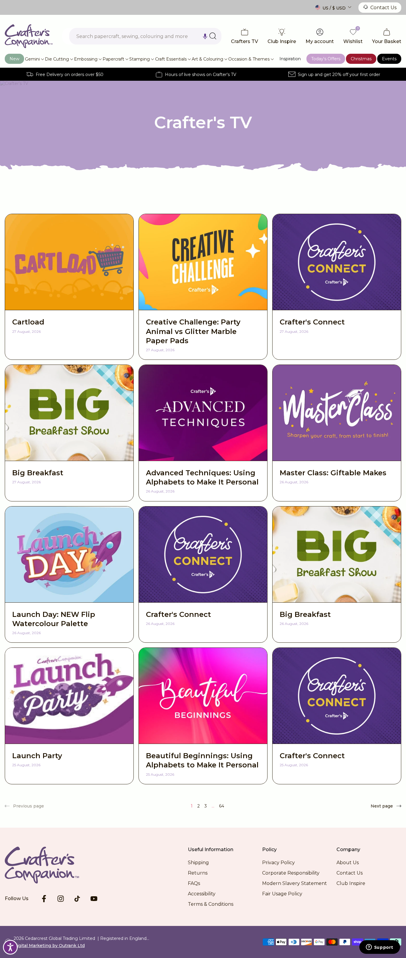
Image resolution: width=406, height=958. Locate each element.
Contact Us (383, 7)
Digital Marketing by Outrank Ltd (49, 945)
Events (389, 58)
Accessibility (201, 894)
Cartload (28, 322)
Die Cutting (57, 59)
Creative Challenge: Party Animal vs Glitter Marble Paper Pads (193, 331)
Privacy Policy (278, 862)
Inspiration (290, 58)
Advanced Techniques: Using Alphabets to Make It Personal (202, 477)
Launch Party (37, 755)
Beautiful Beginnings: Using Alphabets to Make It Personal (202, 760)
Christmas (361, 58)
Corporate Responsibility (291, 873)
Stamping (139, 59)
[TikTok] (77, 898)
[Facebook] (44, 898)
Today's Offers (325, 58)
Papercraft (113, 59)
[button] (205, 36)
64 (221, 806)
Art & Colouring (207, 59)
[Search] (212, 35)
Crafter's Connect (312, 322)
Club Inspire (350, 883)
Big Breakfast (37, 472)
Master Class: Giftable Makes (333, 472)
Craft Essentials (171, 59)
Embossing (85, 59)
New (14, 58)
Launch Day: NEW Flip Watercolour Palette (53, 619)
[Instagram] (60, 898)
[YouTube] (93, 898)
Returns (197, 873)
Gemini (32, 59)
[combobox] (145, 36)
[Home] (29, 36)
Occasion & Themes (249, 59)
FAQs (194, 883)
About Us (347, 862)
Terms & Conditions (210, 904)
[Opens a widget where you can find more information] (379, 947)
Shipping (198, 862)
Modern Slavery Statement (294, 883)
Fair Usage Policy (282, 894)
